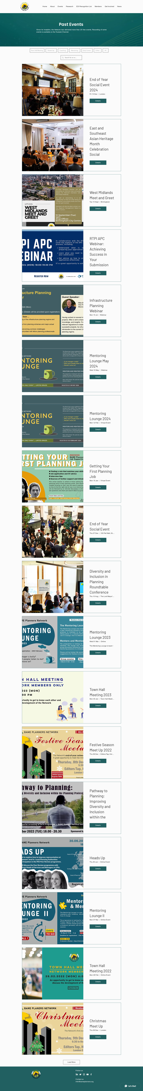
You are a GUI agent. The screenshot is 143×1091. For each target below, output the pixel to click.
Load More (71, 1062)
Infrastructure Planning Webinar (101, 305)
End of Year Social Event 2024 (100, 84)
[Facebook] (91, 1074)
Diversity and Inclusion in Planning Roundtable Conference (100, 581)
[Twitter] (80, 1074)
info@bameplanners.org (84, 1082)
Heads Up (97, 858)
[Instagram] (84, 1074)
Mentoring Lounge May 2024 (99, 360)
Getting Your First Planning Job (101, 471)
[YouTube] (87, 1074)
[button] (52, 6)
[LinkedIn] (77, 1074)
